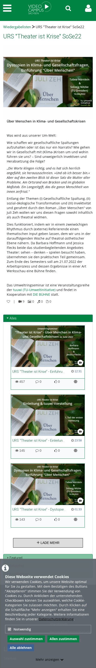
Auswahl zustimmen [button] (26, 639)
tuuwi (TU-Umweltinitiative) (34, 290)
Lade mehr (49, 543)
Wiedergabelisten (17, 26)
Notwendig (22, 629)
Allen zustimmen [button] (63, 639)
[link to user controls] (88, 8)
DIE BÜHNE (41, 294)
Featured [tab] (16, 558)
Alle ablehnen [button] (21, 647)
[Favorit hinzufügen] (8, 301)
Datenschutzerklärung (56, 619)
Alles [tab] (13, 318)
